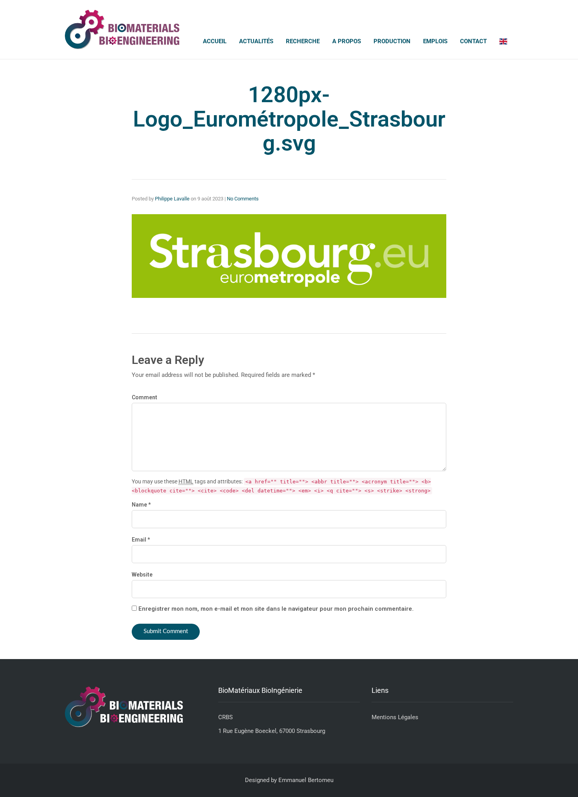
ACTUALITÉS (256, 41)
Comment (144, 397)
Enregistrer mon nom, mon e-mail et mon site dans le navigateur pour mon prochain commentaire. (276, 608)
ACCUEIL (214, 41)
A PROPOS (346, 41)
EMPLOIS (435, 41)
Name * (141, 504)
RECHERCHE (303, 41)
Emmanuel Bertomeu (305, 780)
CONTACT (473, 41)
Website (142, 574)
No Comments (243, 199)
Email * (141, 539)
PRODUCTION (392, 41)
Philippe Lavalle (172, 199)
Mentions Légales (395, 717)
